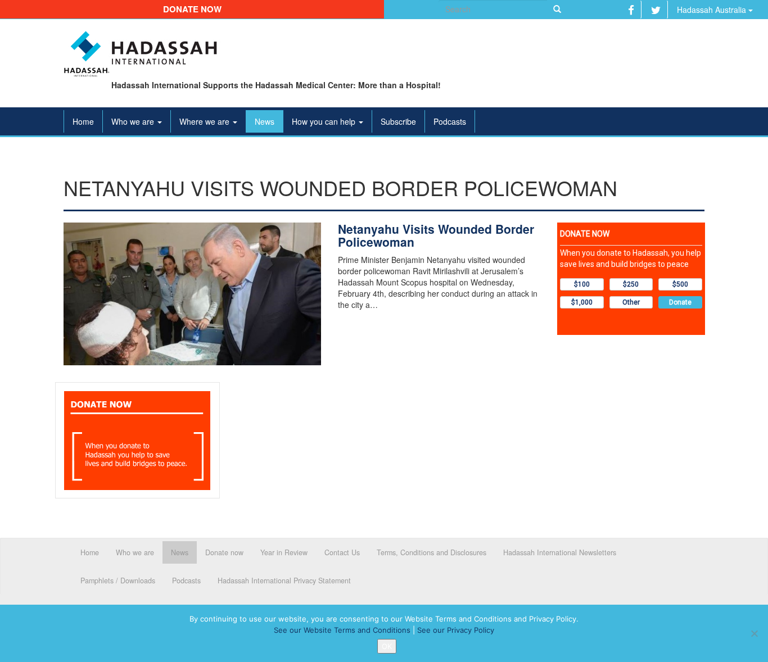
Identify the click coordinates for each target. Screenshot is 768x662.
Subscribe (398, 121)
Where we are (205, 121)
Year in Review (284, 552)
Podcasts (449, 121)
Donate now (192, 9)
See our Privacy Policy (455, 629)
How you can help (325, 121)
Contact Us (342, 552)
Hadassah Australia (712, 9)
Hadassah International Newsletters (559, 552)
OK (387, 646)
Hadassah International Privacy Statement (284, 580)
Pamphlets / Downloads (117, 580)
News (264, 121)
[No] (754, 633)
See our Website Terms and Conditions (342, 629)
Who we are (133, 121)
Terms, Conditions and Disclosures (431, 552)
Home (83, 121)
